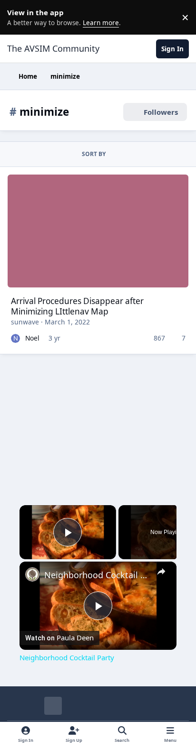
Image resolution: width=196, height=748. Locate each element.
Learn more (19, 17)
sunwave (25, 321)
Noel (32, 337)
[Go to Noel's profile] (15, 338)
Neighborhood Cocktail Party (98, 575)
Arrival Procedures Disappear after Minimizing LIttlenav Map (77, 306)
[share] (161, 572)
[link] (32, 574)
